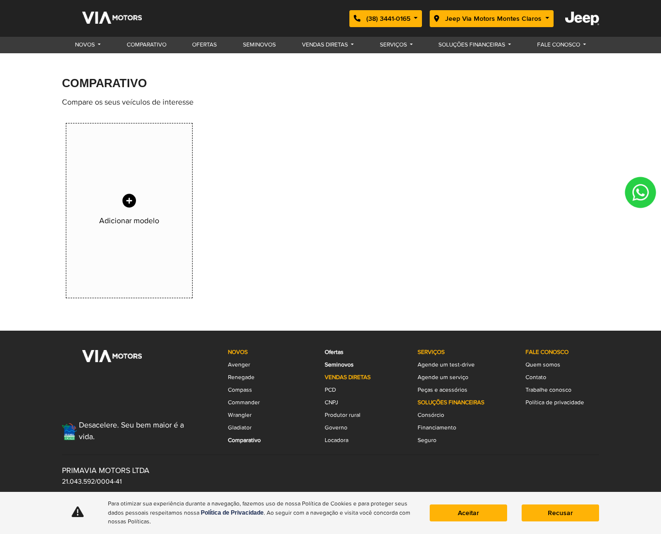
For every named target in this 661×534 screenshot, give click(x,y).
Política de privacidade (555, 402)
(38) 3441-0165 (388, 19)
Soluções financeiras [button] (472, 45)
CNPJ (331, 402)
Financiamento (437, 428)
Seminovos (259, 45)
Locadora (336, 440)
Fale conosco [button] (559, 45)
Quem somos (543, 365)
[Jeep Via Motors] (115, 18)
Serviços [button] (394, 45)
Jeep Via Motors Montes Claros (493, 19)
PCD (330, 390)
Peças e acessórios (442, 390)
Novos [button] (85, 45)
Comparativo (146, 45)
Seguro (427, 440)
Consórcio (431, 415)
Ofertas (204, 45)
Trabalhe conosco (548, 390)
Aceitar (468, 513)
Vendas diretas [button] (325, 45)
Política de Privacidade (232, 512)
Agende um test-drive (446, 365)
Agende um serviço (443, 377)
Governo (336, 428)
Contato (536, 377)
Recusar (560, 513)
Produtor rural (343, 415)
